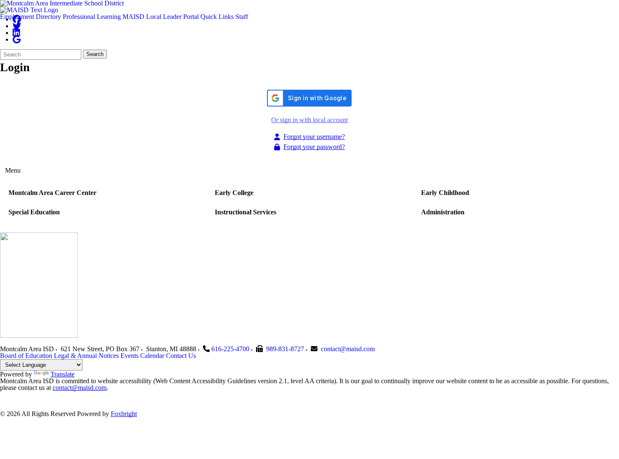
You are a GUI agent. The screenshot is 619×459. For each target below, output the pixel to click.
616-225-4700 (230, 348)
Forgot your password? (314, 146)
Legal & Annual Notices (86, 355)
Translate (63, 374)
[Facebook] (17, 19)
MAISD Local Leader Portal (161, 16)
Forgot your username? (314, 136)
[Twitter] (17, 25)
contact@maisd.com (348, 348)
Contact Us (181, 355)
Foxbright (124, 413)
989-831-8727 (285, 348)
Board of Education (26, 355)
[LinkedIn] (16, 32)
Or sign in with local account (309, 119)
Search (95, 54)
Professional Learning (92, 16)
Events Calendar (142, 355)
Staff (241, 16)
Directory (48, 16)
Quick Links (217, 16)
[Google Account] (17, 39)
